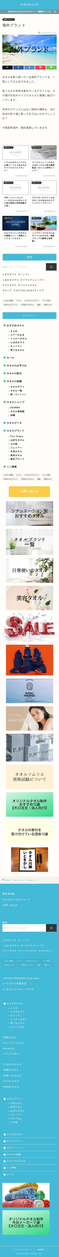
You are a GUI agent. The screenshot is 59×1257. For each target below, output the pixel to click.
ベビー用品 (46, 300)
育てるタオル (17, 350)
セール (19, 300)
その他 (13, 444)
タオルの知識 (14, 381)
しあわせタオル (13, 1064)
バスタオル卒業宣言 (15, 983)
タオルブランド (15, 430)
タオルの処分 (14, 373)
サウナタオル (11, 1081)
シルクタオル (11, 1053)
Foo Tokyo (16, 436)
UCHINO (15, 407)
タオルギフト (17, 387)
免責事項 (40, 1249)
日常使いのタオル (27, 305)
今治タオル (16, 451)
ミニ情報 (12, 466)
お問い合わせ (30, 491)
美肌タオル (10, 1037)
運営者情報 (8, 893)
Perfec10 (9, 1048)
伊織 (12, 415)
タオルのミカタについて (16, 899)
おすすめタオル (15, 325)
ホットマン (16, 346)
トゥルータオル (18, 338)
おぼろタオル (17, 440)
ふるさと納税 (8, 300)
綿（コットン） (18, 394)
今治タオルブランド (11, 305)
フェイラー (16, 448)
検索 (4, 922)
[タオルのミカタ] (29, 6)
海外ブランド (8, 19)
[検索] (51, 267)
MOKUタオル (11, 1086)
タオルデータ (14, 422)
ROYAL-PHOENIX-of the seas (21, 978)
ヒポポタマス (17, 342)
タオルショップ (15, 402)
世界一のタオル (13, 1075)
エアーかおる (17, 335)
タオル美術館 (17, 411)
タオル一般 (16, 390)
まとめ (13, 331)
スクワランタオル (14, 1043)
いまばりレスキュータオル (19, 989)
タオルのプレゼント (32, 300)
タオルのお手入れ (17, 365)
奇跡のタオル (11, 1069)
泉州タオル (16, 455)
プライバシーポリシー (23, 1249)
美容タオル (48, 305)
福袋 (38, 305)
